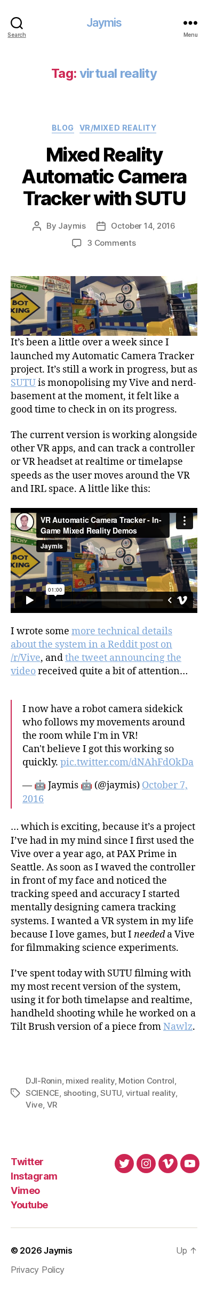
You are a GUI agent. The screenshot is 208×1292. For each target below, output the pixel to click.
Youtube (29, 1204)
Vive (34, 1105)
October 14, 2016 (143, 226)
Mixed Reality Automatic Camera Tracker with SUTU (103, 176)
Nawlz (178, 1027)
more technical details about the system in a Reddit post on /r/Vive (91, 644)
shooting (80, 1093)
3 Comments (111, 243)
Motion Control (146, 1081)
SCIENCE (42, 1093)
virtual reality (150, 1093)
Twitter (27, 1161)
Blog (63, 127)
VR (52, 1105)
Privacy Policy (38, 1269)
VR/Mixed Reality (117, 127)
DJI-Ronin (44, 1081)
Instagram (34, 1176)
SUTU (23, 383)
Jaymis (104, 22)
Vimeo (25, 1190)
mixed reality (90, 1081)
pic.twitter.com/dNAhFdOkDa (127, 762)
